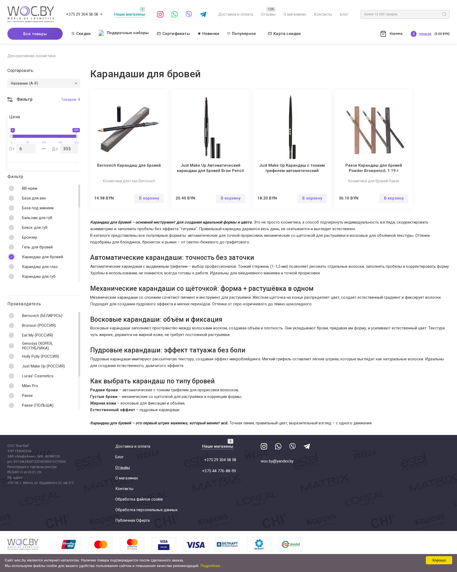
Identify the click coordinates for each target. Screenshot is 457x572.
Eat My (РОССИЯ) (37, 335)
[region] (43, 233)
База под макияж (38, 208)
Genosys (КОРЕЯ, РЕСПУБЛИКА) (37, 346)
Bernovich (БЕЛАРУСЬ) (42, 315)
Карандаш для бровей (42, 257)
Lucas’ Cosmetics (37, 376)
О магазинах (295, 14)
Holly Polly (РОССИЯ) (40, 356)
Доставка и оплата (235, 14)
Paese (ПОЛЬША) (37, 405)
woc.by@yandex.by (277, 461)
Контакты (323, 14)
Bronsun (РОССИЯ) (39, 325)
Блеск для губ (35, 227)
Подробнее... (211, 566)
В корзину (149, 198)
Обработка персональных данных (146, 509)
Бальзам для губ (37, 217)
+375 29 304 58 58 (82, 14)
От (12, 148)
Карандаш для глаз (40, 266)
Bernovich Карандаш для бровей (129, 165)
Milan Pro (30, 385)
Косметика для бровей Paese (373, 181)
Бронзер (29, 237)
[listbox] (43, 83)
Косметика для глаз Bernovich (129, 181)
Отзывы (268, 14)
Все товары (35, 33)
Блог (344, 14)
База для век (34, 198)
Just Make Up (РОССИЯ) (43, 366)
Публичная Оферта (132, 520)
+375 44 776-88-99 (219, 471)
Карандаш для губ (39, 276)
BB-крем (29, 188)
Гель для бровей (37, 247)
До (55, 148)
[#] (101, 14)
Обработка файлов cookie (139, 499)
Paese (27, 395)
